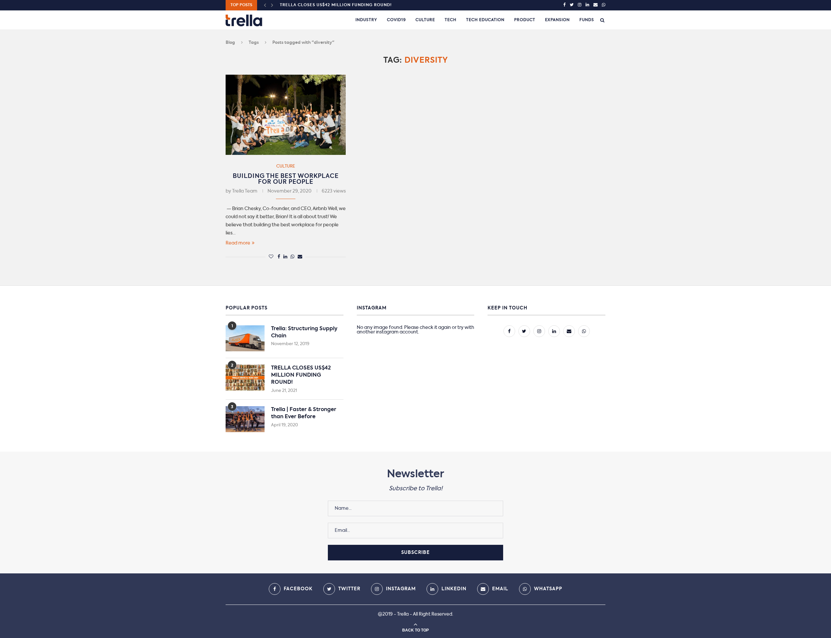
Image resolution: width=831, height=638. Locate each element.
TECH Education (485, 20)
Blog (230, 43)
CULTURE (425, 20)
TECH (450, 20)
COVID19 (396, 20)
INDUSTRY (366, 20)
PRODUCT (524, 20)
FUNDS (586, 20)
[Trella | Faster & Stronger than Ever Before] (245, 419)
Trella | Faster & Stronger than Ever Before (303, 413)
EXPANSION (557, 20)
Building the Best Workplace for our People (286, 179)
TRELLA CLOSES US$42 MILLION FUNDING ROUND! (336, 5)
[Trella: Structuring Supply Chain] (245, 338)
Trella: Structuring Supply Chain (304, 332)
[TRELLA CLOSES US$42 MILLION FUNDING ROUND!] (245, 378)
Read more (238, 243)
